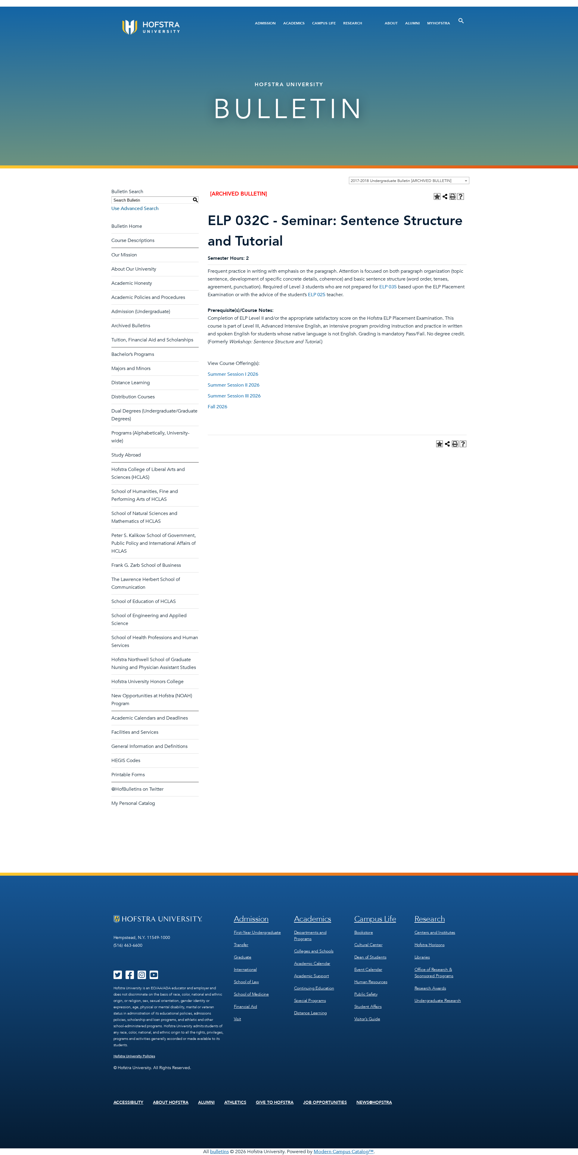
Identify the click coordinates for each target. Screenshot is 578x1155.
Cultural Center (368, 945)
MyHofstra (438, 23)
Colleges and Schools (314, 951)
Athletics (235, 1102)
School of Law (246, 982)
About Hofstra (170, 1102)
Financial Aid (245, 1006)
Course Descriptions (132, 240)
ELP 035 (388, 287)
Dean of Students (370, 957)
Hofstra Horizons (430, 945)
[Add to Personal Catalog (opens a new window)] (437, 196)
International (245, 969)
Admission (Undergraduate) (140, 311)
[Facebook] (130, 977)
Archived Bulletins (130, 325)
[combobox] (409, 180)
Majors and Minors (131, 368)
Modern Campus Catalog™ (344, 1151)
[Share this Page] (445, 196)
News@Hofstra (374, 1102)
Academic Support (311, 976)
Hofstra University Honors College (147, 681)
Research (352, 23)
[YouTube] (154, 977)
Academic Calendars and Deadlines (149, 718)
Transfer (241, 945)
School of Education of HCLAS (143, 601)
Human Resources (370, 982)
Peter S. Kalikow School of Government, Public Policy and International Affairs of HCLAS (153, 543)
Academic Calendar (312, 963)
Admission (265, 23)
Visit (237, 1019)
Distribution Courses (133, 397)
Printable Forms (128, 774)
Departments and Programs (310, 936)
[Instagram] (142, 977)
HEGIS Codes (125, 760)
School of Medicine (251, 994)
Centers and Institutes (435, 932)
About (391, 23)
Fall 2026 (217, 406)
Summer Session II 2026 (233, 385)
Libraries (422, 957)
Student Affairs (368, 1006)
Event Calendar (368, 969)
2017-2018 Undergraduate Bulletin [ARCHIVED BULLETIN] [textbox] (401, 181)
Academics (294, 23)
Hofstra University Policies (134, 1056)
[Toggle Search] (461, 20)
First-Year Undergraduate (257, 932)
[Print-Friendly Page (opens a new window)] (452, 196)
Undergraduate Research (438, 1000)
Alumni (412, 23)
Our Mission (124, 255)
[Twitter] (117, 977)
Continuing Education (314, 988)
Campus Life (324, 23)
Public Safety (366, 994)
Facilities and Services (134, 732)
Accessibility (128, 1102)
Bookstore (363, 932)
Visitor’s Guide (367, 1019)
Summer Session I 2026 (233, 374)
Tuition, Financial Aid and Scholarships (152, 340)
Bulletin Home (126, 226)
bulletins (219, 1151)
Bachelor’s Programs (132, 354)
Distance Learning (130, 382)
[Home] (173, 27)
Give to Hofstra (275, 1102)
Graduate (242, 957)
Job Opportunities (325, 1102)
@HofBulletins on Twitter (137, 789)
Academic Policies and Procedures (148, 297)
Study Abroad (126, 455)
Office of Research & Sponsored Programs (434, 973)
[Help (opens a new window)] (460, 196)
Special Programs (310, 1000)
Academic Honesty (131, 283)
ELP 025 (316, 294)
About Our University (133, 269)
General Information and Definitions (149, 746)
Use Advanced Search (135, 208)
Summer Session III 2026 (234, 396)
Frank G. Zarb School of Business (146, 565)
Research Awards (430, 988)
